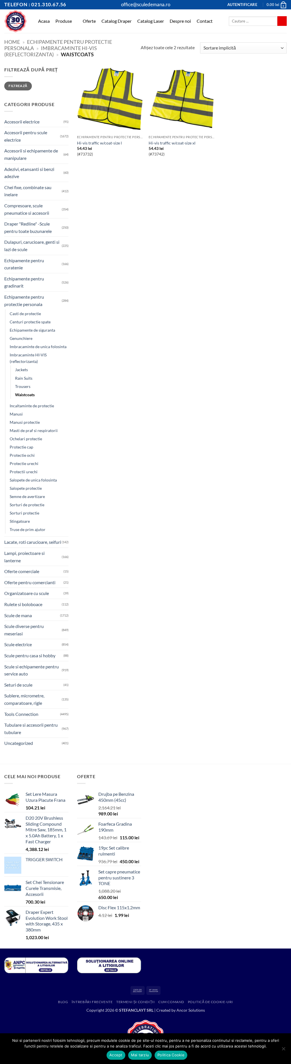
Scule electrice (18, 644)
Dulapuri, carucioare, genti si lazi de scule (31, 245)
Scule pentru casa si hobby (29, 655)
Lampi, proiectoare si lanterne (24, 556)
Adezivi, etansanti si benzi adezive (29, 172)
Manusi (16, 414)
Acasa (44, 21)
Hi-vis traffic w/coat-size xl (172, 143)
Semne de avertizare (27, 496)
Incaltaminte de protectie (32, 405)
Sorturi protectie (24, 513)
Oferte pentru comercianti (29, 582)
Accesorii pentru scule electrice (25, 136)
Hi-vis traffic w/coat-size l (99, 143)
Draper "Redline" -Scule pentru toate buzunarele (28, 227)
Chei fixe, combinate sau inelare (27, 191)
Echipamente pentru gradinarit (24, 282)
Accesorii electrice (22, 121)
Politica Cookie (170, 1055)
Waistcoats (25, 394)
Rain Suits (23, 378)
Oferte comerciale (21, 571)
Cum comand (171, 1002)
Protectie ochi (22, 455)
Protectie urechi (24, 463)
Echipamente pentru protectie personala (24, 300)
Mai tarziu (140, 1055)
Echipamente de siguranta (32, 330)
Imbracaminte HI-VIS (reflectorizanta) (50, 51)
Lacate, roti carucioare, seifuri (32, 542)
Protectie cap (21, 447)
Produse (63, 21)
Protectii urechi (24, 471)
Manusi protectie (25, 422)
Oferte (89, 21)
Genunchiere (21, 338)
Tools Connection (21, 714)
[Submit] (282, 21)
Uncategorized (18, 743)
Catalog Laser (150, 21)
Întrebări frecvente (92, 1002)
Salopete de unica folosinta (33, 480)
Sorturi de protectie (27, 504)
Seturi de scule (18, 684)
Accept (115, 1055)
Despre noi (180, 21)
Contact (205, 21)
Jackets (21, 369)
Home (12, 42)
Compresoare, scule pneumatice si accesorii (26, 209)
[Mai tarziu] (283, 1050)
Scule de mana (18, 615)
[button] (242, 4)
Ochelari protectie (26, 438)
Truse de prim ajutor (27, 529)
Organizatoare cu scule (26, 593)
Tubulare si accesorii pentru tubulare (31, 728)
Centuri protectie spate (30, 321)
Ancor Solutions (190, 1010)
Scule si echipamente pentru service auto (31, 670)
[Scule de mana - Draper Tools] (15, 21)
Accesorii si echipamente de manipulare (31, 154)
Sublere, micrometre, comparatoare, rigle (24, 699)
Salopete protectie (26, 488)
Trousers (22, 386)
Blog (63, 1002)
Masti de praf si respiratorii (34, 430)
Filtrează (18, 86)
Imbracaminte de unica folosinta (38, 346)
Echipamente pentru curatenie (24, 264)
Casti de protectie (25, 313)
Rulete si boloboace (23, 604)
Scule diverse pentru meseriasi (24, 629)
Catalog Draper (116, 21)
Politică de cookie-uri (210, 1002)
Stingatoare (20, 521)
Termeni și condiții (135, 1002)
